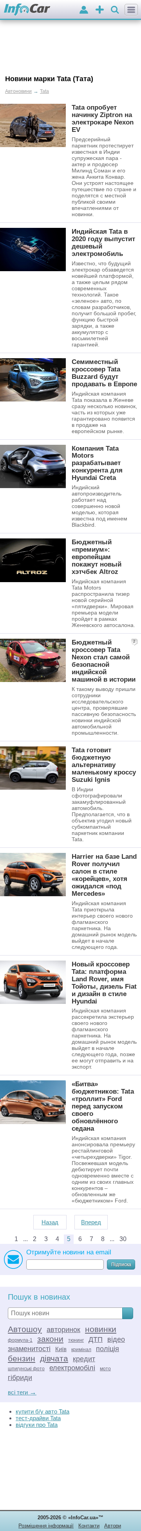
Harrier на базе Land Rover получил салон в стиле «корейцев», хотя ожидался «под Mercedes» (104, 875)
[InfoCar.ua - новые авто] (27, 10)
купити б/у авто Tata (42, 1411)
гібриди (20, 1378)
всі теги (22, 1392)
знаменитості (29, 1349)
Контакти (88, 1526)
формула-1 (20, 1340)
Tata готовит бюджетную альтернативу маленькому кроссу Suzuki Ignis (104, 764)
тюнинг (76, 1340)
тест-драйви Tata (38, 1418)
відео (116, 1339)
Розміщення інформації (46, 1526)
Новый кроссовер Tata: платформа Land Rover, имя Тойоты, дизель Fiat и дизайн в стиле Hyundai (104, 983)
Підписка (121, 1264)
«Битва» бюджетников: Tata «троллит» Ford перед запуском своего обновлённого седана (103, 1106)
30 (123, 1239)
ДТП (96, 1339)
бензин (21, 1358)
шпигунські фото (26, 1368)
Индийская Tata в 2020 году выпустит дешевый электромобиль (103, 242)
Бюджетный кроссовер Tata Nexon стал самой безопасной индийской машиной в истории (104, 661)
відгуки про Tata (37, 1424)
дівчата (54, 1358)
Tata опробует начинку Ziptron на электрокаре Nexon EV (103, 118)
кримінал (81, 1349)
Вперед (91, 1222)
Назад (50, 1222)
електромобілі (72, 1368)
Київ (61, 1349)
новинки (100, 1329)
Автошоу (25, 1329)
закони (50, 1338)
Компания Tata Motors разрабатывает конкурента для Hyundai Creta (97, 463)
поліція (107, 1349)
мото (105, 1368)
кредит (84, 1359)
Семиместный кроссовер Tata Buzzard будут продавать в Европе (104, 372)
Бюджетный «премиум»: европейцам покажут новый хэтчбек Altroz (96, 556)
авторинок (63, 1330)
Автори (112, 1526)
